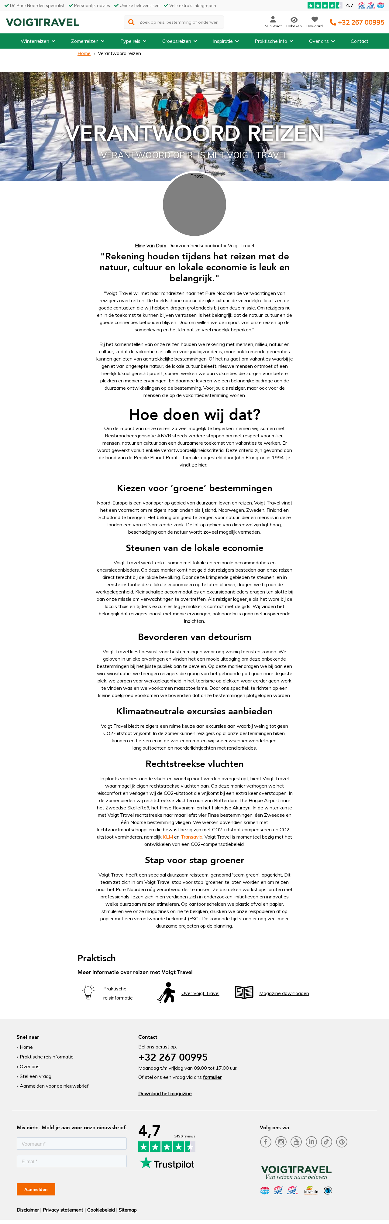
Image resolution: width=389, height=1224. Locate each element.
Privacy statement (63, 1210)
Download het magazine (165, 1093)
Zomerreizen (84, 41)
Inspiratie (223, 41)
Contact (359, 41)
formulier (212, 1077)
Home (84, 53)
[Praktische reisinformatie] (88, 1001)
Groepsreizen (176, 41)
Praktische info (271, 41)
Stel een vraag (35, 1076)
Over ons (319, 41)
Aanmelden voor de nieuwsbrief (54, 1086)
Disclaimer (28, 1210)
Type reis (130, 41)
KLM (168, 837)
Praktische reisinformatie (47, 1057)
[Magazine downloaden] (244, 1001)
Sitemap (128, 1210)
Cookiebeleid (101, 1210)
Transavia (191, 837)
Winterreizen (35, 41)
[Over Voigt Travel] (166, 1001)
